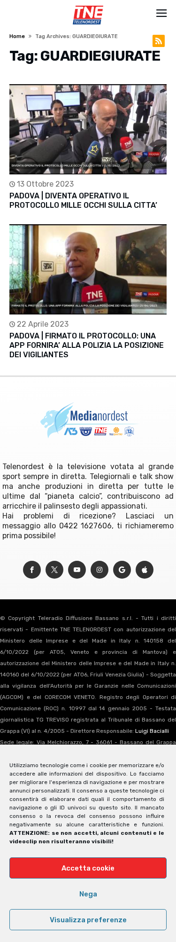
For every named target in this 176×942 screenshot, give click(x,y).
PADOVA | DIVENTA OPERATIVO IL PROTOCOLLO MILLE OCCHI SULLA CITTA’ (83, 200)
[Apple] (144, 570)
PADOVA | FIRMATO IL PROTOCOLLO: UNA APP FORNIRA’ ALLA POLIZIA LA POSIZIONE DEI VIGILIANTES (86, 345)
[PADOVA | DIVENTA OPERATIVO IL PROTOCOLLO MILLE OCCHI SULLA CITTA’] (87, 129)
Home (17, 36)
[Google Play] (122, 570)
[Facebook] (32, 570)
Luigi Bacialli (152, 731)
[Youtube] (77, 570)
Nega (88, 894)
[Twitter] (54, 570)
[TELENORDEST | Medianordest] (88, 5)
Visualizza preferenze (88, 920)
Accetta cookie (88, 868)
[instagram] (99, 570)
